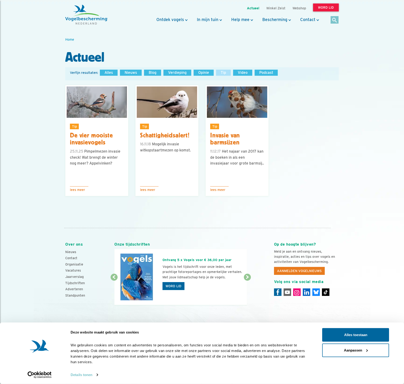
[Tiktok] (325, 292)
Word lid (173, 286)
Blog (152, 72)
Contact (307, 19)
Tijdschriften (75, 283)
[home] (86, 15)
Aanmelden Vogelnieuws (299, 271)
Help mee (240, 19)
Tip (223, 72)
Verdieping (177, 72)
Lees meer (77, 190)
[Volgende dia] (247, 291)
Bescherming (274, 19)
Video (243, 72)
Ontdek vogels (170, 19)
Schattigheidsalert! (165, 135)
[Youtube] (287, 292)
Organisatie (74, 264)
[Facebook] (277, 292)
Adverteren (74, 289)
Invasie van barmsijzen (225, 139)
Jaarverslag (74, 277)
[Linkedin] (306, 292)
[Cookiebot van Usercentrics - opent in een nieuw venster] (39, 374)
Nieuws (131, 72)
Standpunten (75, 295)
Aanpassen (353, 350)
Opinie (203, 72)
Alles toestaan (355, 335)
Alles (109, 72)
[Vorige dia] (114, 291)
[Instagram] (297, 292)
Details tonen (81, 375)
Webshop (299, 8)
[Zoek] (335, 20)
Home (69, 39)
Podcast (266, 72)
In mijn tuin (207, 19)
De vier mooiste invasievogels (91, 139)
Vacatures (73, 270)
